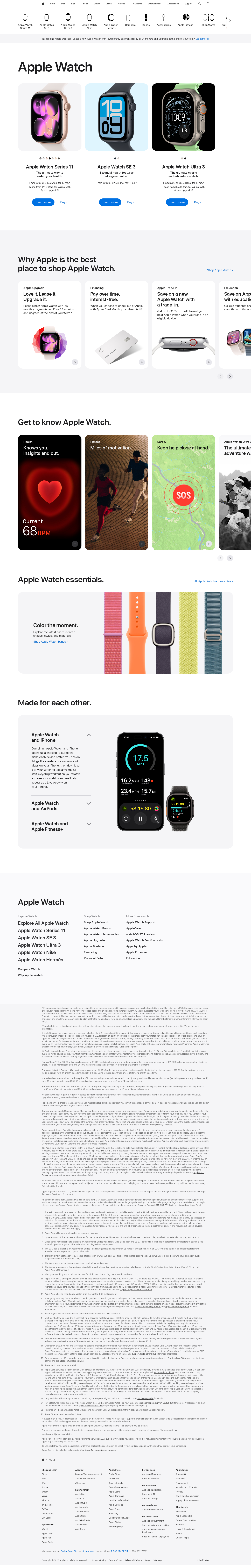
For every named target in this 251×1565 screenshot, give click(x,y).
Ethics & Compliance (185, 1529)
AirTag (45, 1509)
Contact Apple (182, 1538)
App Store (80, 1529)
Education (180, 1479)
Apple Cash (47, 1542)
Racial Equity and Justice (187, 1496)
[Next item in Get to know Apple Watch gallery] (230, 558)
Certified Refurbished (119, 1500)
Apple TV (79, 1498)
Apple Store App (116, 1496)
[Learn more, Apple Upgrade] (49, 325)
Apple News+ (81, 1516)
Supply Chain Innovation (187, 1500)
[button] (199, 3)
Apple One (80, 1494)
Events (179, 1533)
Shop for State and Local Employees (153, 1531)
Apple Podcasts (82, 1520)
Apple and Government (153, 1521)
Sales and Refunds (133, 1560)
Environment (182, 1483)
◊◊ (58, 190)
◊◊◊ (140, 309)
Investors (180, 1524)
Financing (113, 1513)
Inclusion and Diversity (186, 1487)
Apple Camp (114, 1492)
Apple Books (81, 1524)
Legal (147, 1560)
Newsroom (181, 1512)
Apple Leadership (184, 1516)
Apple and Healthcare (152, 1509)
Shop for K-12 (148, 1494)
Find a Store (114, 1474)
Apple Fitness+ (82, 1512)
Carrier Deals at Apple (119, 1518)
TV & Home (47, 1505)
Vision (44, 1496)
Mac (44, 1479)
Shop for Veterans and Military (156, 1525)
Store (44, 1474)
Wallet (45, 1529)
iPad (44, 1483)
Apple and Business (151, 1474)
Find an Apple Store (70, 1551)
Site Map (157, 1560)
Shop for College (150, 1498)
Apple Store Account (85, 1479)
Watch (45, 1492)
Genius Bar (114, 1479)
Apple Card (47, 1533)
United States (203, 1560)
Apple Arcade (81, 1507)
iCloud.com (80, 1483)
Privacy (179, 1492)
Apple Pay (46, 1538)
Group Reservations (118, 1487)
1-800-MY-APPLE (119, 1551)
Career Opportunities (186, 1520)
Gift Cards (46, 1518)
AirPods (45, 1500)
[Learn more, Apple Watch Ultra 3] (183, 120)
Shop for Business (150, 1479)
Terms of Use (115, 1560)
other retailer (88, 1551)
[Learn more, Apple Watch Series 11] (49, 120)
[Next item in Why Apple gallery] (230, 376)
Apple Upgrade (116, 1505)
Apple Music (81, 1503)
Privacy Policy (99, 1560)
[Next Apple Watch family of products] (230, 20)
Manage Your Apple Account (88, 1474)
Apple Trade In (115, 1509)
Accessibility (181, 1474)
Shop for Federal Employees (155, 1537)
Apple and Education (152, 1490)
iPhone (45, 1487)
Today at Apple (116, 1483)
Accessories (47, 1513)
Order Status (115, 1522)
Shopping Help (115, 1527)
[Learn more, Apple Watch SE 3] (116, 120)
